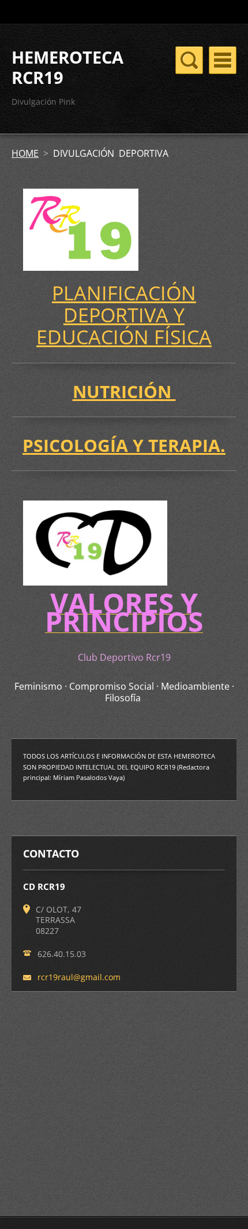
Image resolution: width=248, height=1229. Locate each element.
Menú (222, 60)
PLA (69, 292)
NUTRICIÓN (124, 391)
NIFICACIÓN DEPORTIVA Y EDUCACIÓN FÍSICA (124, 314)
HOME (25, 153)
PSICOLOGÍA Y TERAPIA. (124, 445)
